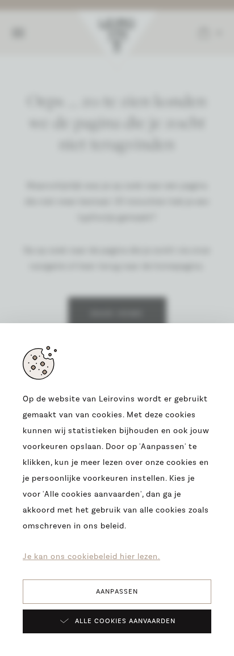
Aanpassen (117, 591)
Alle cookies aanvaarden (125, 621)
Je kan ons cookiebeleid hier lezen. (91, 557)
